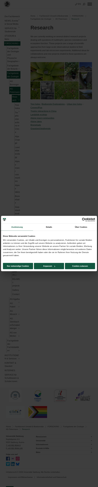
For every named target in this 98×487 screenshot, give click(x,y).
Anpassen (47, 266)
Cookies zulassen (80, 266)
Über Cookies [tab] (81, 227)
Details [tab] (49, 227)
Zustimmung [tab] (17, 227)
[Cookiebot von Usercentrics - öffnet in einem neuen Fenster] (84, 220)
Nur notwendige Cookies (18, 266)
